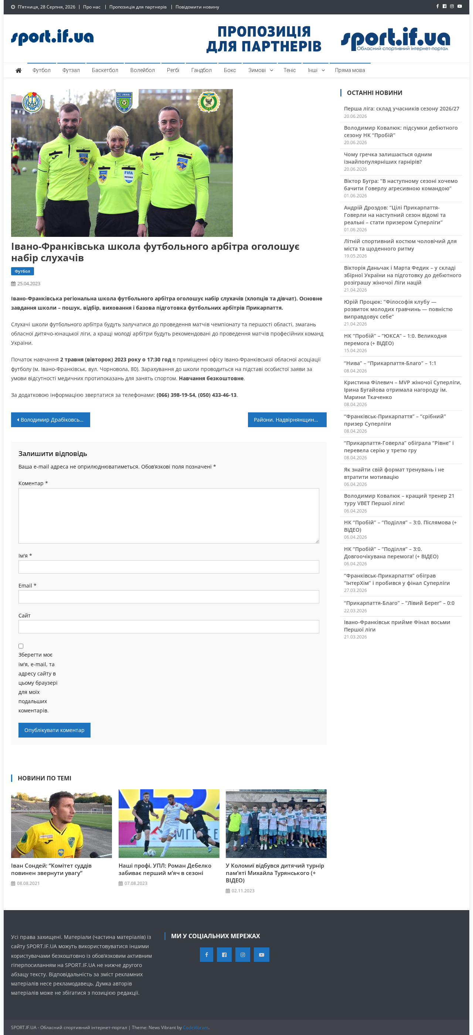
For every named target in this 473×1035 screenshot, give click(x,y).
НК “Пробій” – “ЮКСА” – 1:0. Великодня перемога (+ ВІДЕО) (395, 339)
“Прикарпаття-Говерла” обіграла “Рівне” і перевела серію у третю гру (399, 446)
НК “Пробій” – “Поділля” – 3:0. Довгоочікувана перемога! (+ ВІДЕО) (391, 552)
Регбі (173, 70)
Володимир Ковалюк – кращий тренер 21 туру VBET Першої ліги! (399, 499)
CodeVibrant (195, 1027)
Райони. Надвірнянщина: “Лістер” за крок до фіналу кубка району (290, 419)
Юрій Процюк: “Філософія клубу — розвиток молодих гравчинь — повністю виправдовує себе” (398, 309)
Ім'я (25, 555)
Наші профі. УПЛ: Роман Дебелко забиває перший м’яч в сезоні (165, 869)
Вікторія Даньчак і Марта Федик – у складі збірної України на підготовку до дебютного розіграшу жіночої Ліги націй (403, 275)
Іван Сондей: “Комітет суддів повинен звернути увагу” (51, 869)
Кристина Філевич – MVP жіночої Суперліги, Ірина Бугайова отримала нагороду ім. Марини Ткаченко (403, 390)
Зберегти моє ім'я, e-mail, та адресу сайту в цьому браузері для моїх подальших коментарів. (38, 682)
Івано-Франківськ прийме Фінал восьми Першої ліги (397, 626)
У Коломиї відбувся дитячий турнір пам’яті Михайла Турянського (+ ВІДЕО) (275, 873)
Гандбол (201, 70)
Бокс (230, 70)
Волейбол (142, 70)
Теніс (289, 70)
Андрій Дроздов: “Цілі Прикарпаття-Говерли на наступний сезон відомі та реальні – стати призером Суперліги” (395, 215)
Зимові (257, 70)
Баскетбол (105, 70)
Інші (312, 70)
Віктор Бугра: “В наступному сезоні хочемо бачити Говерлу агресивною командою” (401, 184)
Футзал (71, 70)
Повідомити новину (197, 7)
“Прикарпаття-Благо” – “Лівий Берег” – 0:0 (399, 602)
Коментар (33, 483)
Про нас (92, 7)
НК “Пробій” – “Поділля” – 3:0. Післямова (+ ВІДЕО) (400, 526)
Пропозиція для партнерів (138, 7)
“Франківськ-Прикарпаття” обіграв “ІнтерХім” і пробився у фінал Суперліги (397, 579)
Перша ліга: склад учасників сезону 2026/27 (401, 108)
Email (27, 585)
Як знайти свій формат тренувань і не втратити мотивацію (394, 473)
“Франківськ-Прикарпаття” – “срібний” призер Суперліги (395, 420)
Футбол (42, 70)
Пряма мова (350, 70)
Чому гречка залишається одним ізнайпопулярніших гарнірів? (388, 158)
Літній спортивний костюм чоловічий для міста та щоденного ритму (400, 245)
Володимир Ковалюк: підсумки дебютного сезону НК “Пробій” (401, 131)
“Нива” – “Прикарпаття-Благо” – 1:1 (390, 363)
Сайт (24, 615)
